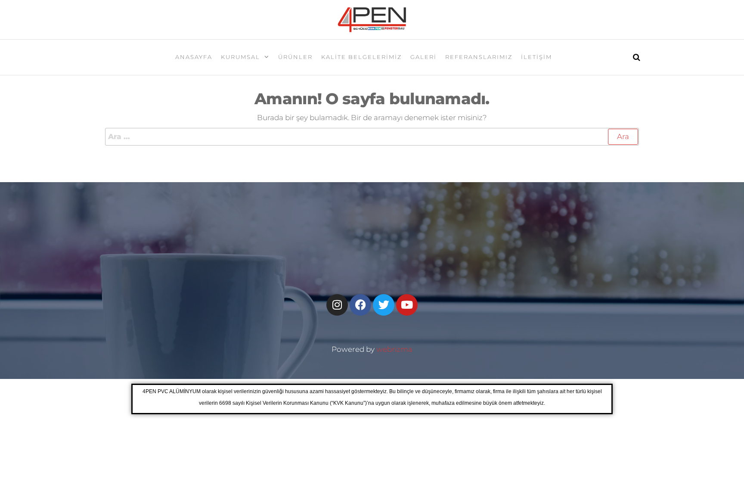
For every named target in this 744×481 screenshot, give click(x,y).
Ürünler (295, 56)
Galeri (423, 56)
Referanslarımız (478, 56)
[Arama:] (372, 137)
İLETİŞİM (536, 56)
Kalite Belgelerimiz (361, 56)
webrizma (394, 349)
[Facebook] (360, 305)
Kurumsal (240, 56)
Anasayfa (193, 56)
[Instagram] (337, 305)
